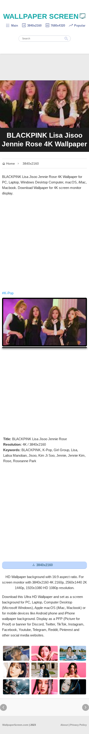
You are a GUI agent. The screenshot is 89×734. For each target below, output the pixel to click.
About (64, 724)
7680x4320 (55, 25)
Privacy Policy (78, 724)
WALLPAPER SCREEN (44, 16)
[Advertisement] (44, 243)
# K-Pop (7, 293)
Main (11, 25)
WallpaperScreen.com (15, 724)
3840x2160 (31, 25)
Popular (76, 25)
